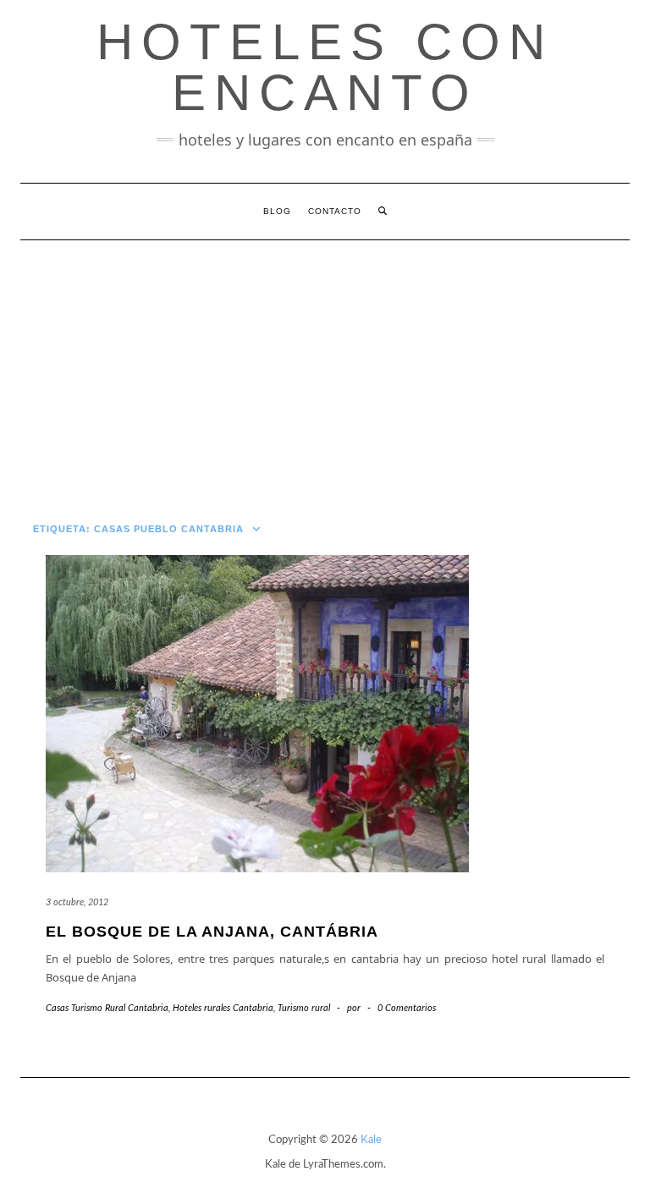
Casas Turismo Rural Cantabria (107, 1008)
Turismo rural (304, 1008)
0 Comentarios (406, 1008)
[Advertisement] (325, 367)
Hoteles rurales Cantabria (223, 1008)
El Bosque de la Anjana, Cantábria (212, 931)
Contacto (334, 211)
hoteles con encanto (325, 67)
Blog (277, 211)
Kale (371, 1140)
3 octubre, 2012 (77, 902)
